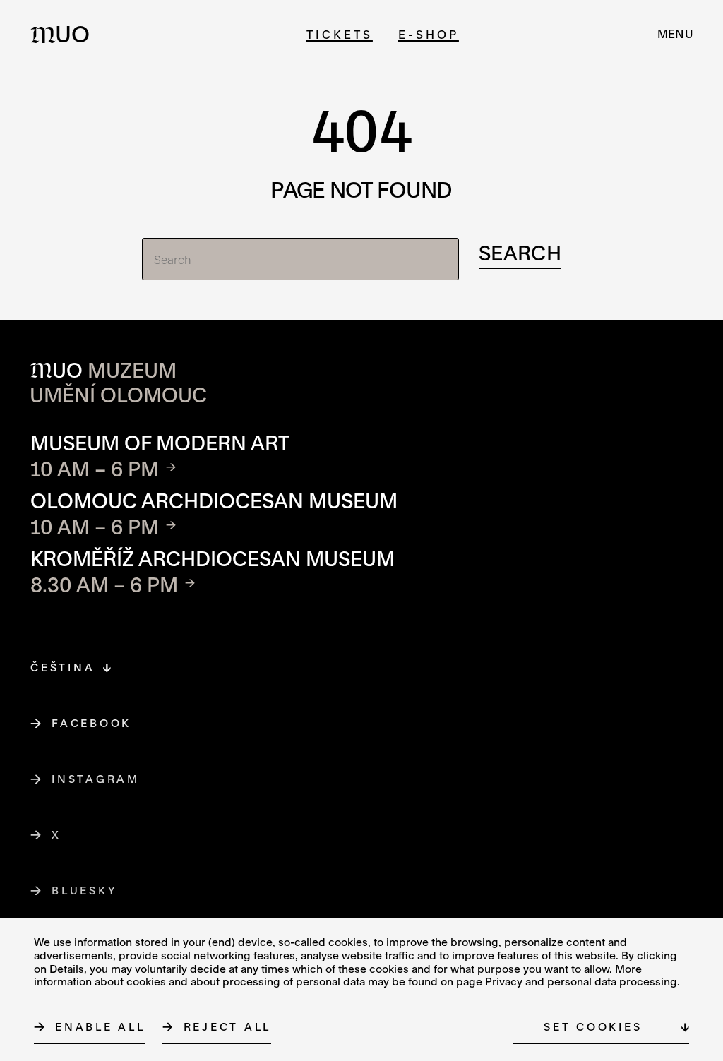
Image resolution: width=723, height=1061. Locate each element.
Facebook (92, 723)
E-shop (428, 34)
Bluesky (84, 890)
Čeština (62, 667)
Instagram (96, 778)
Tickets (339, 34)
